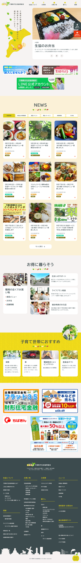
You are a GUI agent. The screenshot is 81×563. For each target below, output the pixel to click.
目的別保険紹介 (7, 516)
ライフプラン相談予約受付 (11, 526)
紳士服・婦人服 (29, 514)
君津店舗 (28, 490)
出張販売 (26, 531)
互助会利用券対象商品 (30, 502)
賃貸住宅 (45, 517)
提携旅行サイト (45, 529)
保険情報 (61, 493)
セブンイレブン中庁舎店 (31, 486)
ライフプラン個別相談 (8, 523)
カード (42, 535)
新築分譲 (45, 507)
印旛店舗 (28, 492)
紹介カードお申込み (48, 519)
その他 (27, 527)
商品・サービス (62, 490)
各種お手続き (6, 490)
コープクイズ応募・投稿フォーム (12, 500)
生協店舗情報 (27, 483)
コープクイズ (8, 498)
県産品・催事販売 (63, 483)
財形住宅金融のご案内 (48, 521)
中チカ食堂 (44, 486)
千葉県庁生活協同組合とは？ (10, 483)
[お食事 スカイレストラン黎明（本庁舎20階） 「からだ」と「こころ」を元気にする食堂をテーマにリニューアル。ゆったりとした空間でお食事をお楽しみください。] (56, 24)
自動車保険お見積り (8, 537)
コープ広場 (6, 493)
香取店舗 (28, 494)
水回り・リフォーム (30, 516)
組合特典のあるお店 (29, 505)
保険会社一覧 (6, 530)
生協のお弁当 (44, 490)
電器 (27, 518)
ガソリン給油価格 (47, 538)
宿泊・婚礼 (28, 520)
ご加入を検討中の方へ (9, 486)
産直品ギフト (27, 534)
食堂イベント (62, 486)
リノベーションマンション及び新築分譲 (49, 510)
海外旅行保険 (8, 518)
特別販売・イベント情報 (30, 499)
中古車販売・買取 (30, 508)
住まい (43, 504)
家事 (42, 532)
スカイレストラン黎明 (46, 483)
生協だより (7, 496)
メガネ (27, 512)
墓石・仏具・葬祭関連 (31, 522)
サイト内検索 (62, 538)
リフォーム (45, 515)
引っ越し (28, 510)
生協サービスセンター (31, 488)
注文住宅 (45, 513)
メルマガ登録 (62, 542)
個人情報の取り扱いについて (66, 535)
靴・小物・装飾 (29, 524)
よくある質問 (62, 511)
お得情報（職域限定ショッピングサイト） (66, 526)
